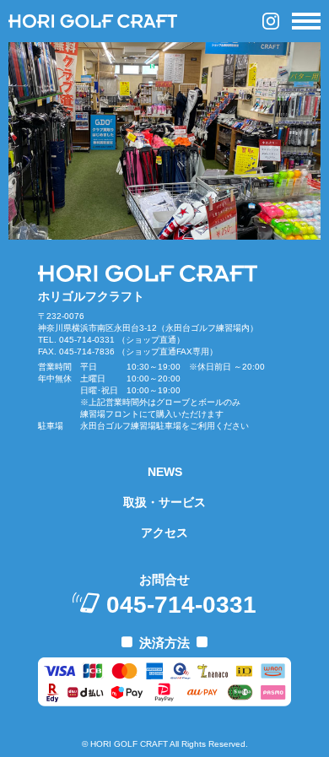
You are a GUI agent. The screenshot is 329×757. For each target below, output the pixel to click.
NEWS (165, 472)
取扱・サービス (164, 502)
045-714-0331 (181, 605)
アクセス (164, 532)
